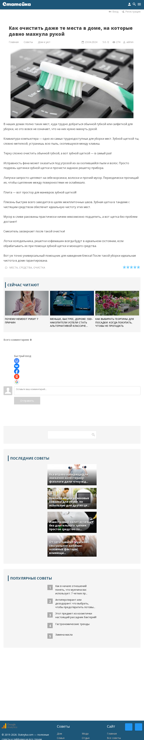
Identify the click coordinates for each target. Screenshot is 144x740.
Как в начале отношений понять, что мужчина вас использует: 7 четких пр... (71, 589)
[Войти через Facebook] (16, 371)
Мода (85, 733)
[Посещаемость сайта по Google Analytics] (9, 727)
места (13, 267)
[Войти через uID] (16, 360)
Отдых (86, 738)
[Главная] (17, 4)
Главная (112, 733)
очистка (39, 267)
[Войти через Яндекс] (16, 376)
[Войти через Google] (16, 382)
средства (25, 267)
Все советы (114, 738)
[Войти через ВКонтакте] (16, 366)
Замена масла (64, 634)
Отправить (27, 400)
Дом (59, 733)
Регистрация (132, 11)
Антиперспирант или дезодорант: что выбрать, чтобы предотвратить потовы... (75, 603)
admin (129, 42)
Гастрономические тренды (72, 624)
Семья (60, 738)
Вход (115, 11)
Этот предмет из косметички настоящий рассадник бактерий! (75, 615)
